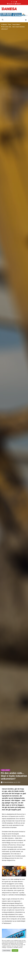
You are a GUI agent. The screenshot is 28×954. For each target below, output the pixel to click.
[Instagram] (14, 2)
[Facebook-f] (12, 2)
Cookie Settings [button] (6, 950)
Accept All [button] (15, 950)
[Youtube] (16, 2)
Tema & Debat (16, 24)
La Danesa (4, 24)
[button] (25, 20)
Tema (9, 24)
